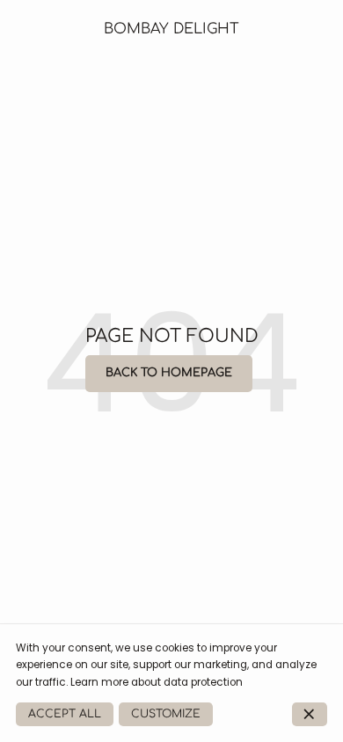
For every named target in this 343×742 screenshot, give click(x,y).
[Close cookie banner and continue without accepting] (309, 713)
